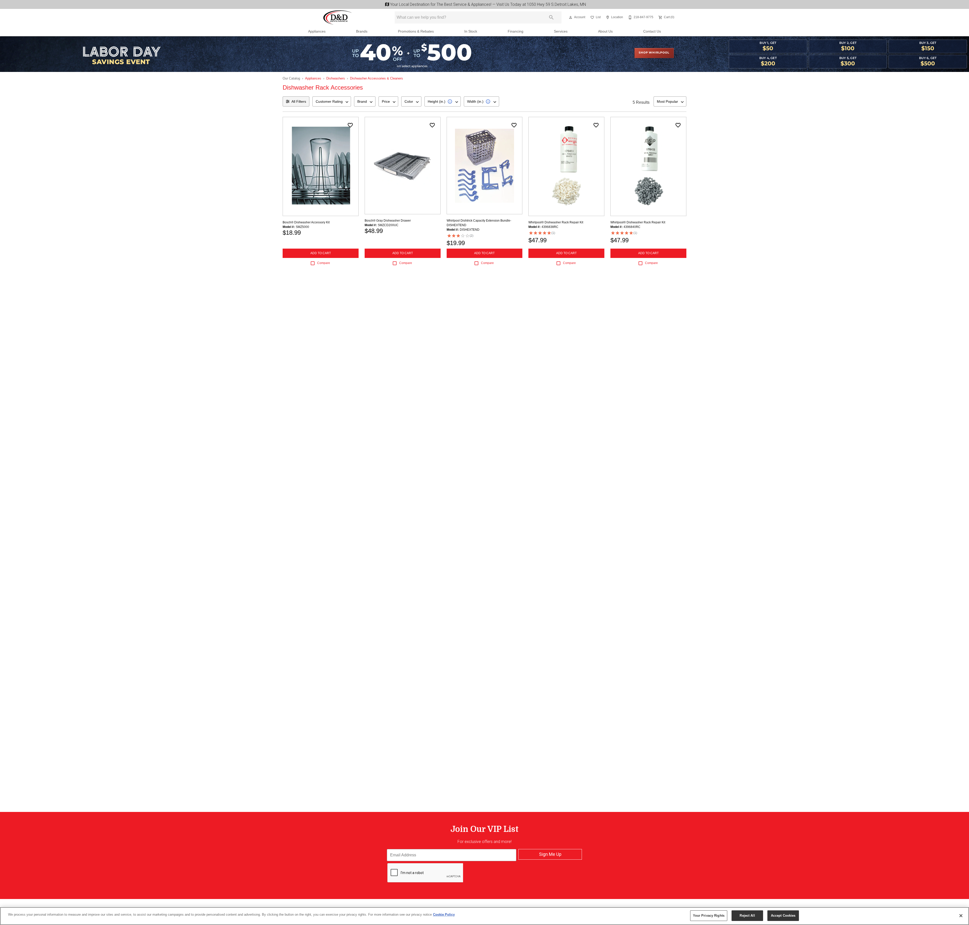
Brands (361, 31)
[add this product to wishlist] (350, 125)
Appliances (317, 31)
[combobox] (331, 101)
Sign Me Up (550, 854)
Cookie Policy (444, 914)
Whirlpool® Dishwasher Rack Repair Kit (555, 222)
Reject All (747, 915)
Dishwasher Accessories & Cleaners (376, 78)
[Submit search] (551, 17)
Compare (323, 263)
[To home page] (337, 17)
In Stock (470, 31)
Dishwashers (335, 78)
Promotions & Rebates (416, 31)
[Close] (960, 915)
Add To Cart (320, 253)
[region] (484, 916)
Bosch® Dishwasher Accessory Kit (306, 222)
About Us (605, 31)
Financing (515, 31)
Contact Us (652, 31)
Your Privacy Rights (708, 915)
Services (561, 31)
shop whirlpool (654, 52)
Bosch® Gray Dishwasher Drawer (388, 220)
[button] (571, 17)
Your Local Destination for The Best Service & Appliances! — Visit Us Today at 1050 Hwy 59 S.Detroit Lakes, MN (487, 4)
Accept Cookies (783, 915)
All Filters (298, 101)
